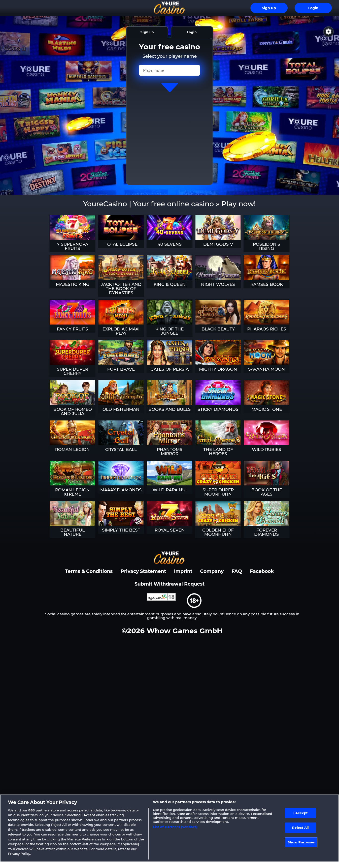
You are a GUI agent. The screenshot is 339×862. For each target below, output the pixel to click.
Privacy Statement (143, 571)
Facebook (262, 571)
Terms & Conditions (89, 571)
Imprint (183, 571)
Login (313, 8)
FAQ (237, 571)
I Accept (300, 813)
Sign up (269, 8)
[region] (169, 828)
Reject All (300, 828)
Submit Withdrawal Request (169, 584)
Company (212, 571)
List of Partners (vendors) (175, 827)
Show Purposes (301, 842)
